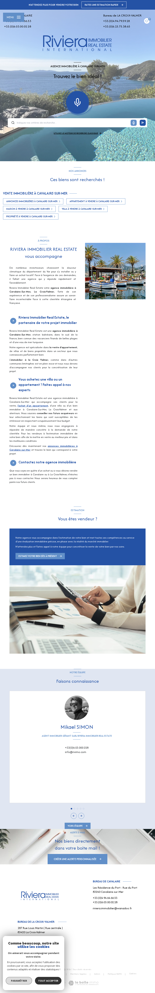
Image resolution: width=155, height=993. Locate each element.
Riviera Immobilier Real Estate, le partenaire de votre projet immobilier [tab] (48, 320)
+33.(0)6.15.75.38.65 (116, 26)
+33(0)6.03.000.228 (76, 748)
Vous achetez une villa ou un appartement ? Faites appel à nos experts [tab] (45, 385)
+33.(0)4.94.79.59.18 (116, 21)
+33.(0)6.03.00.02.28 (17, 26)
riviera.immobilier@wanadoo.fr (112, 908)
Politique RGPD (115, 973)
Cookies (132, 973)
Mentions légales (78, 973)
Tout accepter (48, 980)
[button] (81, 816)
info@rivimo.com (75, 752)
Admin (97, 973)
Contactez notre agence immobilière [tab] (47, 462)
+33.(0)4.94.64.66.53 (105, 898)
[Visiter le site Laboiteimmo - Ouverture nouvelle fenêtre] (83, 983)
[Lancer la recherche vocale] (77, 101)
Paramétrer (19, 980)
